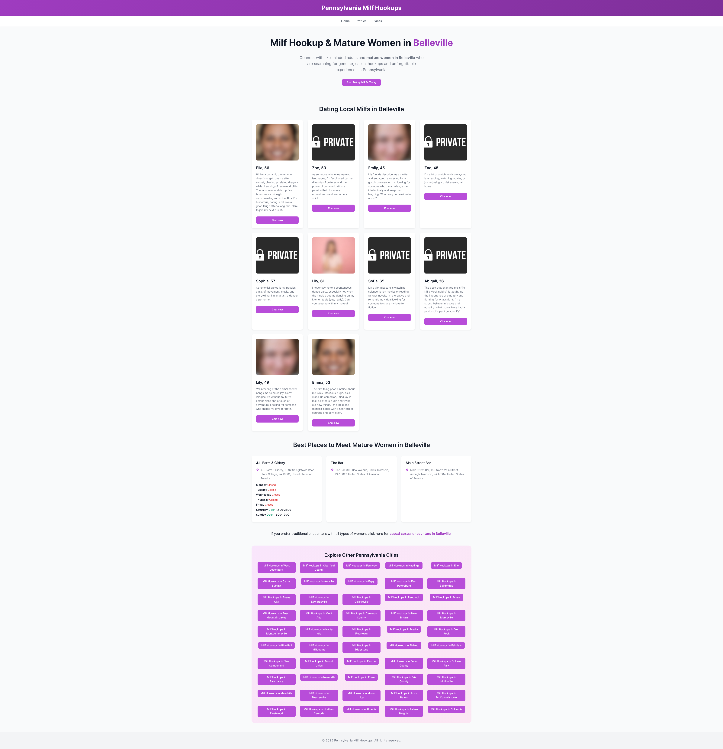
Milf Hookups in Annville (319, 581)
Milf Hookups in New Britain (404, 615)
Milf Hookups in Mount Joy (361, 695)
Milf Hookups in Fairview (446, 645)
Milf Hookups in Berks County (404, 663)
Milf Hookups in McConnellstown (446, 695)
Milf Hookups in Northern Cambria (319, 711)
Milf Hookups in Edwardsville (319, 599)
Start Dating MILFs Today (361, 82)
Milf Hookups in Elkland (404, 645)
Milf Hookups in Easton (361, 661)
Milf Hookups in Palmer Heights (404, 711)
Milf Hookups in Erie (446, 565)
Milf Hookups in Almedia (361, 709)
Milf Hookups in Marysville (446, 615)
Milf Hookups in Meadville (276, 693)
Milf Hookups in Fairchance (276, 679)
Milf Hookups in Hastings (403, 565)
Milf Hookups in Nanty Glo (319, 631)
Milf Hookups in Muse (446, 597)
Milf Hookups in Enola (361, 677)
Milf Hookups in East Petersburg (404, 583)
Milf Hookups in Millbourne (319, 647)
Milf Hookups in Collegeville (361, 599)
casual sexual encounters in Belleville (420, 534)
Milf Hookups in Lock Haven (404, 695)
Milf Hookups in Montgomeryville (276, 631)
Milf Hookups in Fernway (361, 565)
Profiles (361, 21)
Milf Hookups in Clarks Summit (277, 583)
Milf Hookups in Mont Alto (319, 615)
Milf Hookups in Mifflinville (446, 679)
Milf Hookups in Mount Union (319, 663)
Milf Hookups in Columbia (446, 709)
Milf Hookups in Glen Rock (446, 631)
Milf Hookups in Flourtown (361, 631)
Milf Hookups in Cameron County (361, 615)
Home (345, 21)
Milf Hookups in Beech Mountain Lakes (276, 615)
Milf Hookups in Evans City (276, 599)
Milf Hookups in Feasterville (319, 695)
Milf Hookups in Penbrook (404, 597)
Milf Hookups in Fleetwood (276, 711)
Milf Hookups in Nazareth (319, 677)
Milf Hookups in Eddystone (361, 647)
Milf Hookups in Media (404, 629)
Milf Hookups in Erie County (404, 679)
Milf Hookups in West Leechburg (276, 567)
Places (377, 21)
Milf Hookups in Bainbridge (446, 583)
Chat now (277, 220)
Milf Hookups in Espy (361, 581)
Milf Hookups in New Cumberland (276, 663)
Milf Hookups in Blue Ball (276, 645)
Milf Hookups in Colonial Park (446, 663)
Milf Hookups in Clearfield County (319, 567)
